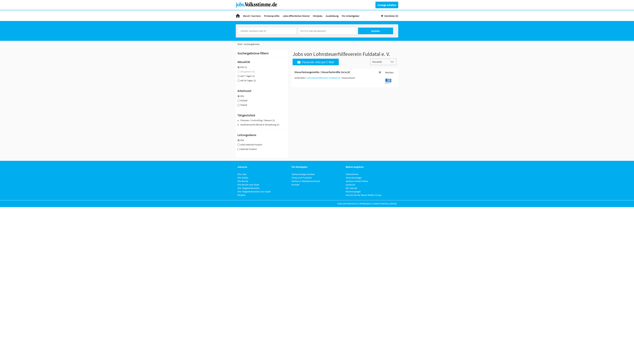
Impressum (365, 203)
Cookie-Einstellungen (384, 203)
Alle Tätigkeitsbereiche (248, 188)
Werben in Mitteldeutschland (306, 181)
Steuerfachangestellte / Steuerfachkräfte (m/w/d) (322, 72)
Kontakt (295, 184)
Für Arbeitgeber (350, 16)
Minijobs (317, 16)
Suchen (375, 31)
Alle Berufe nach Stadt (248, 184)
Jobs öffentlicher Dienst (296, 16)
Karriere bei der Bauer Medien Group (363, 195)
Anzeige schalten (386, 5)
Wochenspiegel (353, 191)
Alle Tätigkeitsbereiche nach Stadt (254, 191)
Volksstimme (352, 174)
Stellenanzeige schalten (303, 174)
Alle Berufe (242, 181)
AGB (339, 203)
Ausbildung (332, 16)
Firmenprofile (271, 16)
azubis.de (350, 184)
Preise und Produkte (302, 177)
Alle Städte (242, 177)
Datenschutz (350, 203)
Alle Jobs (242, 174)
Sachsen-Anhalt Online (357, 181)
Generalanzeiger (354, 177)
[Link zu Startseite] (258, 4)
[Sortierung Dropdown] (393, 61)
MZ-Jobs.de (351, 188)
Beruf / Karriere (252, 16)
